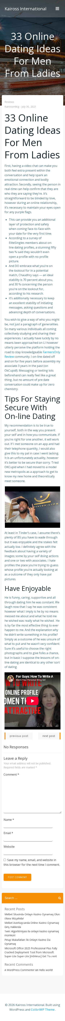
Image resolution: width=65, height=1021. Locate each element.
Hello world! (46, 970)
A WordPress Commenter (19, 970)
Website (9, 847)
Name (9, 820)
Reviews (9, 102)
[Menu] (57, 9)
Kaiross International (25, 9)
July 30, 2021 (28, 106)
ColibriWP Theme (43, 1010)
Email (8, 833)
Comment (11, 774)
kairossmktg (12, 106)
